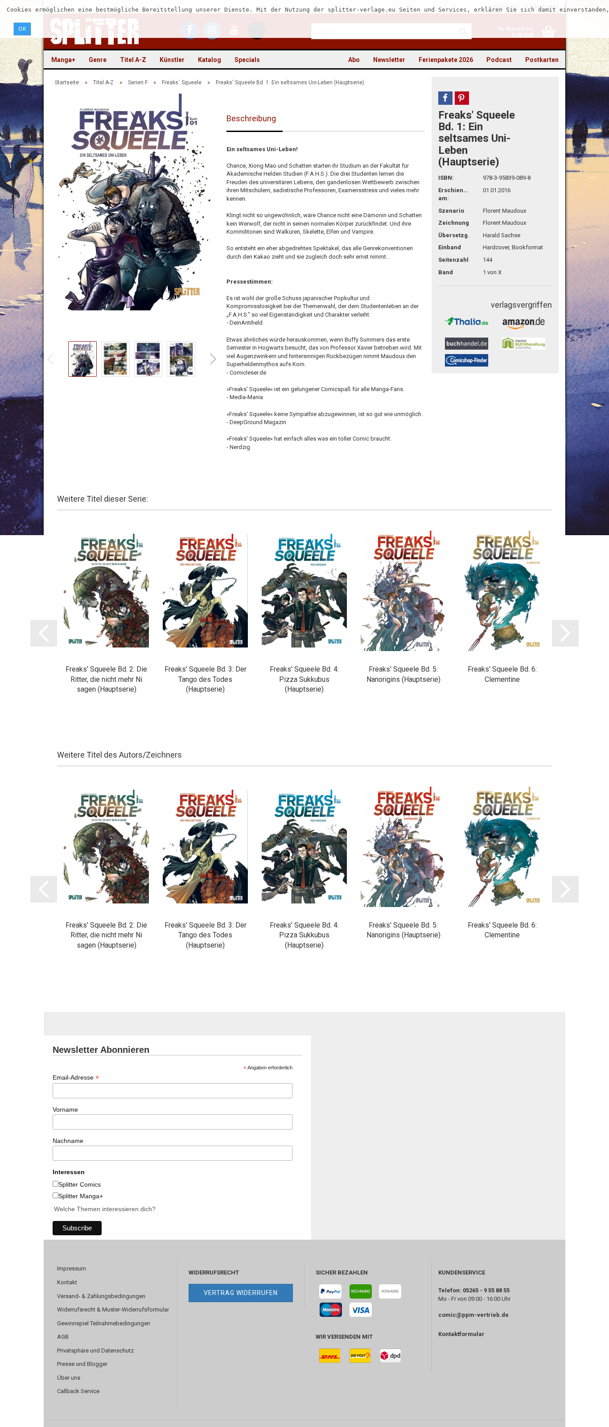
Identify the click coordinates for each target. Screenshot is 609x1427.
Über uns (68, 1377)
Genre (98, 59)
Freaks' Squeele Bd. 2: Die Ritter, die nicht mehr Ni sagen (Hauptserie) (106, 679)
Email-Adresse (76, 1077)
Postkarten (542, 59)
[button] (445, 98)
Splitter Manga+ (80, 1196)
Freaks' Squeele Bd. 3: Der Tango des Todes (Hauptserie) (206, 679)
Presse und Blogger (82, 1364)
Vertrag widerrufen (241, 1292)
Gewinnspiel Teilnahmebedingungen (103, 1323)
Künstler (172, 59)
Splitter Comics (79, 1184)
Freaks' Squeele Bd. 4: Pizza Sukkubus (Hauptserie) (304, 679)
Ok (22, 29)
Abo (354, 59)
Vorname (65, 1109)
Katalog (209, 59)
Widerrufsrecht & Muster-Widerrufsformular (113, 1309)
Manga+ (63, 59)
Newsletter (389, 59)
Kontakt (67, 1282)
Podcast (499, 59)
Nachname (68, 1140)
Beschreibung (251, 118)
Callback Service (78, 1391)
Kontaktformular (461, 1334)
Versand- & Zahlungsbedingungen (101, 1296)
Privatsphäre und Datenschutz (95, 1350)
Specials (247, 59)
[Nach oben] (584, 1413)
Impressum (71, 1268)
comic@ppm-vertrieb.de (473, 1315)
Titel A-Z (133, 59)
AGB (63, 1336)
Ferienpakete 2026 (446, 59)
